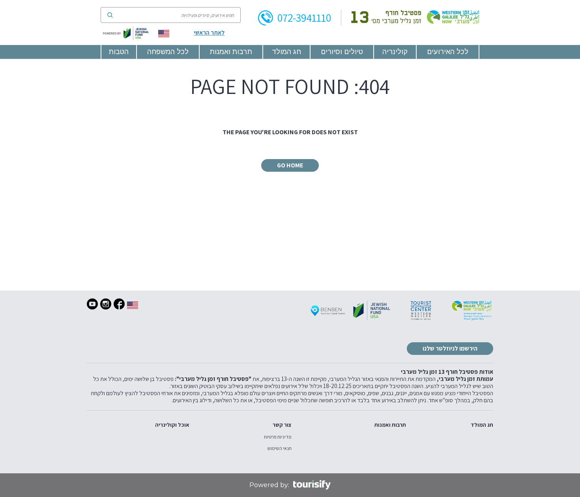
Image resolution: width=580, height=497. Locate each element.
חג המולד (286, 52)
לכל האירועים (447, 52)
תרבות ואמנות (231, 52)
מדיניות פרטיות (278, 437)
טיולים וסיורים (342, 52)
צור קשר (282, 425)
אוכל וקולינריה (172, 425)
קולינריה (395, 52)
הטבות (119, 52)
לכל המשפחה (168, 52)
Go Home (290, 165)
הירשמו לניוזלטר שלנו (450, 348)
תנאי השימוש (280, 448)
